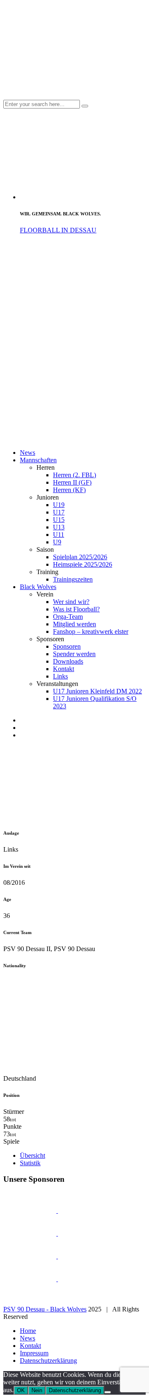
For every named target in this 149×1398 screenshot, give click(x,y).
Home (28, 1330)
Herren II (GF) (72, 482)
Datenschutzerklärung (48, 1360)
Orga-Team (68, 616)
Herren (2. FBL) (74, 474)
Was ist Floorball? (76, 609)
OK (21, 1390)
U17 (59, 512)
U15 (59, 519)
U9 (57, 542)
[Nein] (107, 1392)
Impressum (34, 1353)
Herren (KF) (69, 489)
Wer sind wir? (71, 601)
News (27, 452)
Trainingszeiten (73, 579)
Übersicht (32, 1155)
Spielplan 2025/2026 (80, 556)
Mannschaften (38, 460)
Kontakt (63, 668)
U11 (58, 534)
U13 (59, 527)
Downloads (68, 661)
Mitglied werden (74, 624)
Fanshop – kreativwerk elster (90, 631)
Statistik (30, 1162)
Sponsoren (67, 646)
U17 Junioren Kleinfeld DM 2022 (97, 691)
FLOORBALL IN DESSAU (58, 230)
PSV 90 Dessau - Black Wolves (45, 1309)
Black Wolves (38, 586)
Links (60, 676)
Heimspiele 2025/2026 (82, 564)
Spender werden (74, 653)
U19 (59, 504)
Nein (36, 1390)
